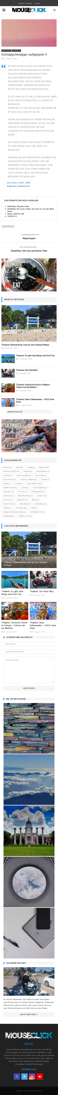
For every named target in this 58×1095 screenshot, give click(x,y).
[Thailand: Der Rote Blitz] (8, 373)
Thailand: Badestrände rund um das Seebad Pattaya (25, 345)
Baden (31, 467)
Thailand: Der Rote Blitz (27, 370)
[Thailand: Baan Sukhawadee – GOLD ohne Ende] (8, 402)
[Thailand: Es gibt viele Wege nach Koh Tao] (8, 358)
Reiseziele (25, 504)
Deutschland (6, 50)
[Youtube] (40, 1076)
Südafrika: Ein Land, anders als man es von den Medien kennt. (31, 210)
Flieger (19, 484)
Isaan (25, 488)
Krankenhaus (38, 492)
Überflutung (25, 516)
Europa (45, 479)
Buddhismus (43, 471)
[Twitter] (24, 1076)
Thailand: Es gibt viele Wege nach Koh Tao (35, 355)
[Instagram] (32, 1076)
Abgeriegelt (29, 238)
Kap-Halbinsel (40, 488)
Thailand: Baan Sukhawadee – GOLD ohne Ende (43, 625)
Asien (19, 467)
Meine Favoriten (25, 496)
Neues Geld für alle (15, 214)
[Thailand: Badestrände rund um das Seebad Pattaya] (29, 323)
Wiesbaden (8, 516)
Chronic (7, 475)
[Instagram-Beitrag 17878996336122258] (29, 933)
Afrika (7, 467)
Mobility (42, 496)
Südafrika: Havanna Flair (18, 206)
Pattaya (8, 500)
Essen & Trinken (29, 479)
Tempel (7, 508)
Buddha (28, 471)
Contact (37, 3)
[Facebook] (17, 1076)
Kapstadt (8, 492)
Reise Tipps (9, 504)
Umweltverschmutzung (14, 512)
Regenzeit (22, 500)
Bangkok (44, 467)
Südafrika (40, 504)
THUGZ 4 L (12, 216)
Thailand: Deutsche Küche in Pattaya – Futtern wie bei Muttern (14, 625)
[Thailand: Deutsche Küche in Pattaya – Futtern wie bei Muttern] (8, 387)
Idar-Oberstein (34, 484)
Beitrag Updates (11, 471)
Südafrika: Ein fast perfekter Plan (29, 250)
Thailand (21, 508)
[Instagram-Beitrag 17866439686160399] (29, 882)
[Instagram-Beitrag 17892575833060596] (29, 728)
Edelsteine (40, 475)
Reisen (35, 500)
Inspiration (16, 50)
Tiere (34, 508)
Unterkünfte (37, 512)
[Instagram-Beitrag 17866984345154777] (29, 830)
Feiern (6, 484)
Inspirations (8, 226)
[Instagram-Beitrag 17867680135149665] (29, 779)
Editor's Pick (9, 479)
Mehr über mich (28, 1014)
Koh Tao (22, 492)
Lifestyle (8, 496)
